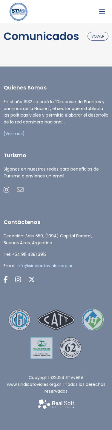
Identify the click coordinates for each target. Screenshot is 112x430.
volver (98, 36)
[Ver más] (14, 134)
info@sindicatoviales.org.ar (45, 266)
